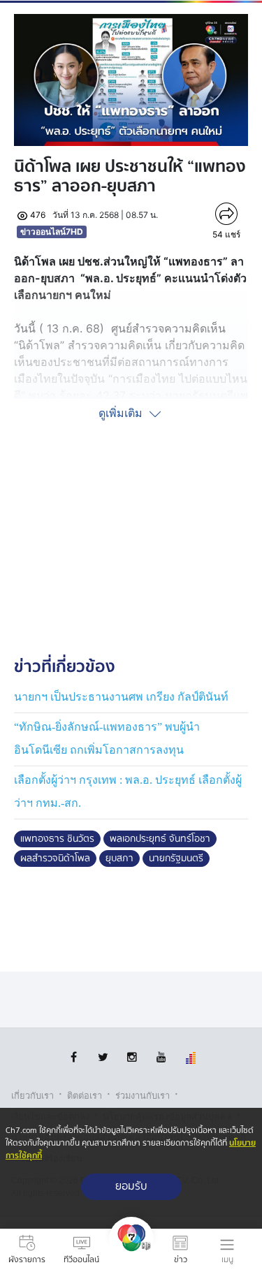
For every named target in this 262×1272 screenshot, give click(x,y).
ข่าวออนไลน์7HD (51, 231)
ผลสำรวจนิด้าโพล (55, 858)
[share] (226, 214)
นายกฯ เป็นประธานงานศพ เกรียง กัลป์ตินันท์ (121, 697)
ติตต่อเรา (84, 1095)
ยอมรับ (131, 1186)
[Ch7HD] (131, 1250)
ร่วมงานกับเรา (142, 1095)
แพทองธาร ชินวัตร (57, 839)
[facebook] (73, 1057)
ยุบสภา (119, 858)
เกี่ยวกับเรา (32, 1095)
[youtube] (162, 1057)
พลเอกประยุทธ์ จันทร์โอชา (160, 839)
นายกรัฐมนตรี (176, 858)
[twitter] (103, 1057)
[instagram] (132, 1057)
